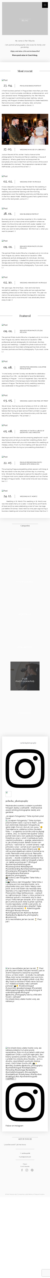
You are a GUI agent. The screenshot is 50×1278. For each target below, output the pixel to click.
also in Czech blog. (30, 55)
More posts (16, 55)
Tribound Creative (39, 1194)
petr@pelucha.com (25, 1156)
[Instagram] (26, 1171)
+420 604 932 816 (25, 1153)
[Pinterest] (32, 1171)
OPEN (45, 5)
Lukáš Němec (29, 1194)
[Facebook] (22, 1171)
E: (19, 1156)
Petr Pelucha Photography (25, 1183)
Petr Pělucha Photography (25, 19)
